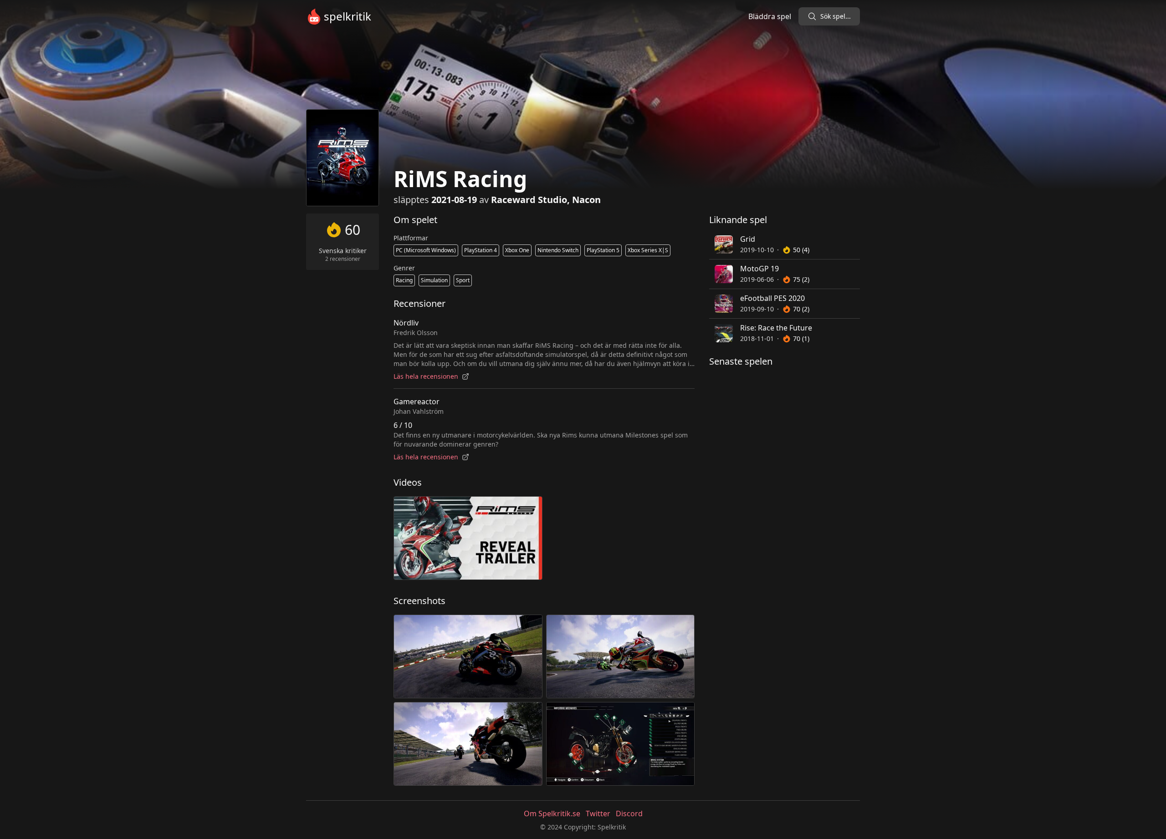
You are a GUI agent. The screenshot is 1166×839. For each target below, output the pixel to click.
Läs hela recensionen (426, 376)
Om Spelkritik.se (552, 813)
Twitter (598, 813)
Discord (629, 813)
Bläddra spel (769, 16)
